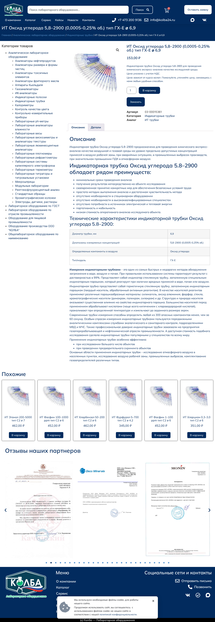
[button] (118, 50)
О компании (13, 20)
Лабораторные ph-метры (32, 121)
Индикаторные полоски (31, 97)
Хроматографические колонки (35, 197)
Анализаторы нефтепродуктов (35, 60)
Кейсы (59, 20)
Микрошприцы (25, 181)
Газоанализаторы (26, 89)
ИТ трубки (152, 120)
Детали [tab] (96, 127)
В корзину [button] (18, 435)
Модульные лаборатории (32, 185)
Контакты (88, 20)
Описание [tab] (78, 127)
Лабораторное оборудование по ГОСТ (33, 206)
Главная (6, 35)
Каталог (30, 20)
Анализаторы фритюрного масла (37, 81)
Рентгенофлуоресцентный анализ (37, 189)
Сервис (46, 20)
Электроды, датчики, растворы (36, 202)
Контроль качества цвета (32, 109)
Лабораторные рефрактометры (36, 157)
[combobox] (78, 10)
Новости (73, 20)
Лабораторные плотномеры (33, 153)
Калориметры (24, 105)
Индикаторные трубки (80, 35)
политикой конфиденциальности (118, 614)
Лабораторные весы (28, 133)
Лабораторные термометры (34, 169)
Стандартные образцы (30, 193)
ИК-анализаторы (26, 93)
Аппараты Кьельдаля (29, 85)
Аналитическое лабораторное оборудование (39, 35)
